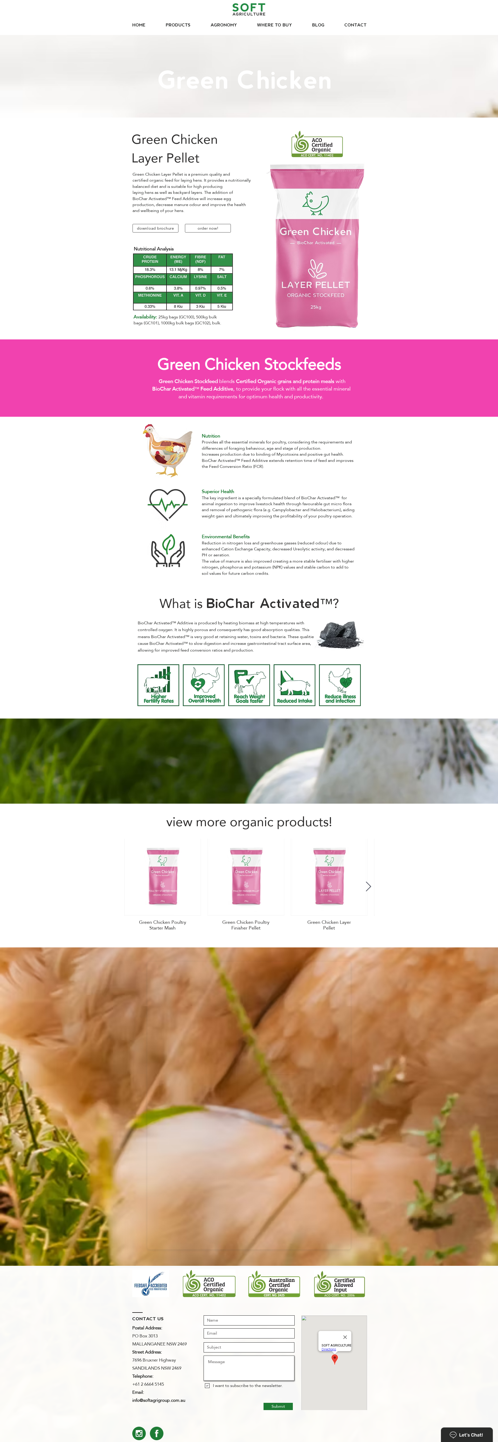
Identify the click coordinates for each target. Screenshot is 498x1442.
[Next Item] (368, 886)
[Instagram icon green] (139, 1433)
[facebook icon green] (156, 1433)
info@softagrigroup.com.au (158, 1400)
